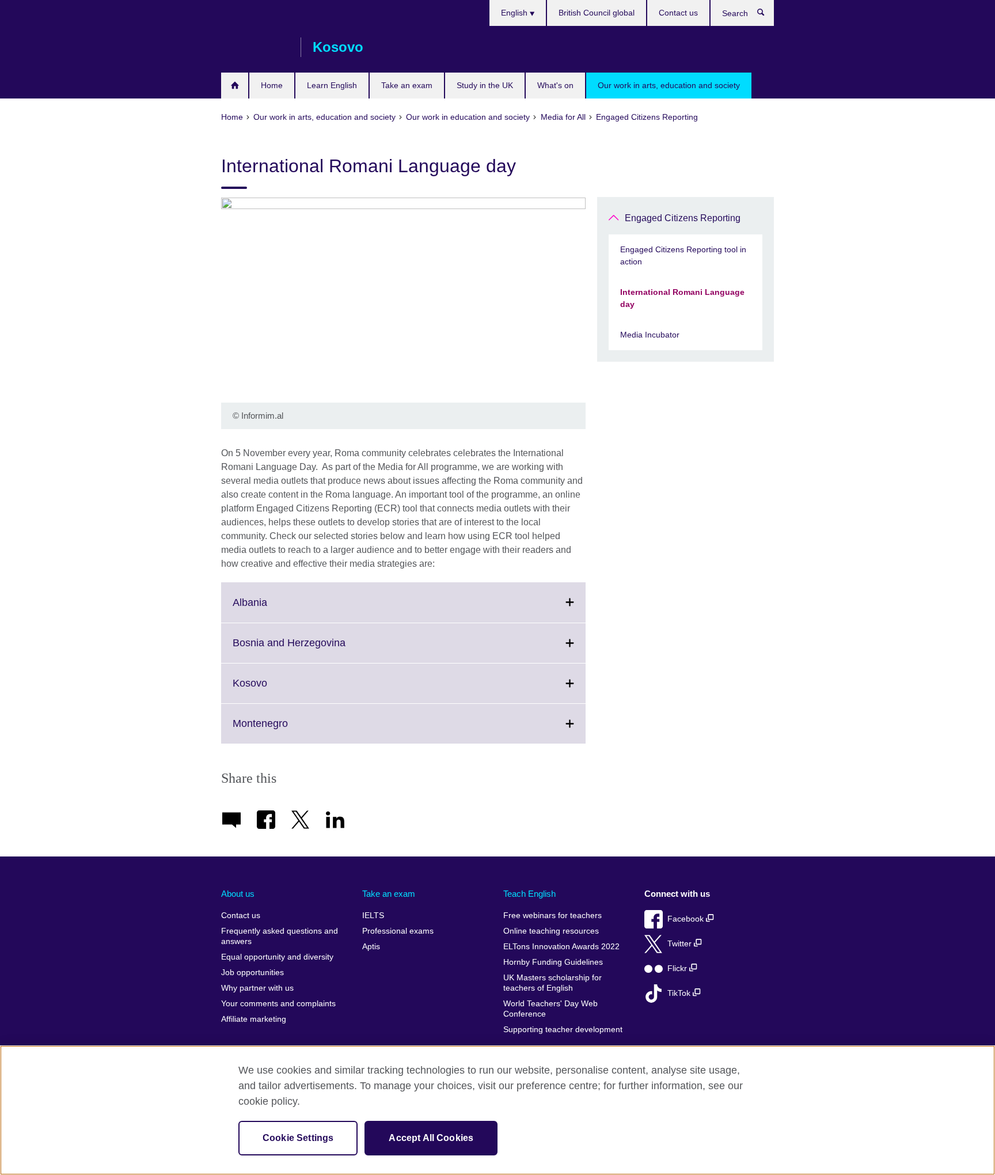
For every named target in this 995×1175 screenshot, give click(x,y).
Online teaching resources (551, 931)
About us (238, 894)
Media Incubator (649, 334)
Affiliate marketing (253, 1019)
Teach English (529, 894)
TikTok (680, 993)
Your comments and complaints (278, 1003)
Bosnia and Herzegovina (314, 649)
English (515, 12)
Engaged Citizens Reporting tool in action (683, 255)
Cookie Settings (298, 1138)
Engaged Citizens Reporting (682, 218)
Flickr (678, 968)
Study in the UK (485, 85)
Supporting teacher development (562, 1029)
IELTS (373, 915)
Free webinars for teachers (552, 915)
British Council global (597, 12)
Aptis (371, 946)
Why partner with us (257, 988)
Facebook (686, 919)
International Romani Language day (682, 298)
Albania (275, 609)
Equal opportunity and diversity (277, 957)
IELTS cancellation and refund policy (234, 85)
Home (272, 85)
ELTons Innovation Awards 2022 (561, 946)
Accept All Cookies (431, 1138)
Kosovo (275, 690)
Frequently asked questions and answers (279, 936)
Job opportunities (252, 972)
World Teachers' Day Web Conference (550, 1008)
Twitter (680, 943)
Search (766, 15)
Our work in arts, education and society (669, 85)
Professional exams (398, 931)
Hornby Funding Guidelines (553, 962)
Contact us (678, 12)
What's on (555, 85)
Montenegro (286, 730)
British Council (255, 47)
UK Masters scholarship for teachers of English (552, 982)
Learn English (332, 85)
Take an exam (406, 85)
